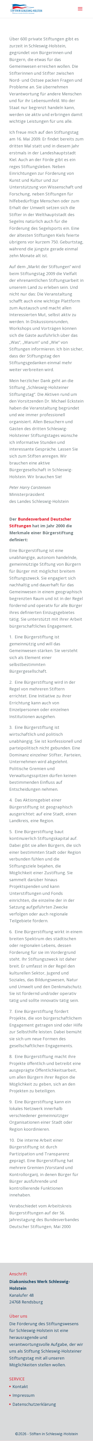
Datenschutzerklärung (34, 1404)
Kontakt (20, 1386)
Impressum (23, 1395)
